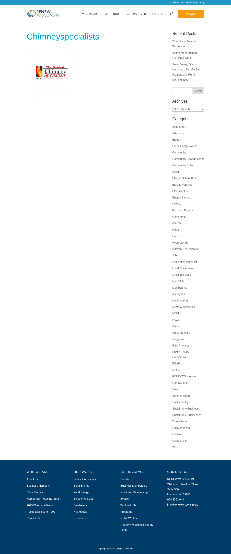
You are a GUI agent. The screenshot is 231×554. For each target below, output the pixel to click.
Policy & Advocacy (85, 479)
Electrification (180, 191)
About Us (32, 479)
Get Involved (136, 14)
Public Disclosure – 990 (41, 511)
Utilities (176, 434)
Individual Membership (134, 492)
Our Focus (113, 14)
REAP (176, 363)
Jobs (175, 255)
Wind (175, 447)
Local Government (183, 268)
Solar (175, 389)
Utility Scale (179, 440)
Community (179, 152)
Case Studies (35, 492)
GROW (176, 223)
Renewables (180, 382)
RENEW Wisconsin (184, 376)
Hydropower (81, 511)
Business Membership (133, 485)
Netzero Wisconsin (183, 307)
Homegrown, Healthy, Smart (43, 498)
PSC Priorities (180, 345)
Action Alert (179, 126)
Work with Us (128, 505)
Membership (179, 287)
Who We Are (90, 14)
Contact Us (33, 518)
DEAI (175, 171)
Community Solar (182, 165)
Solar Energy (81, 485)
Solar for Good (181, 395)
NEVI (175, 313)
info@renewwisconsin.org (182, 504)
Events (157, 14)
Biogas (176, 139)
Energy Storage (181, 197)
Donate (191, 14)
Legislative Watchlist (184, 261)
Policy (176, 326)
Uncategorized (181, 427)
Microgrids (178, 294)
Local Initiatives (181, 274)
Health (176, 229)
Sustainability (180, 402)
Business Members (38, 485)
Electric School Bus (184, 178)
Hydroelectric (180, 242)
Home (176, 236)
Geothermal (179, 216)
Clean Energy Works (184, 146)
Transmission (180, 421)
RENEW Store (129, 518)
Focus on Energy (182, 210)
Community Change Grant (188, 159)
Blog (202, 3)
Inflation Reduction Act (185, 249)
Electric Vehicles (182, 184)
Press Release (181, 332)
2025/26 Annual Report (40, 505)
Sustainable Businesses (186, 415)
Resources (178, 3)
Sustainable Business (185, 408)
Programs (178, 339)
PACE (176, 319)
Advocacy (178, 133)
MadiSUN (178, 281)
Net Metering (180, 300)
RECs (176, 370)
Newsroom (191, 3)
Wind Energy (81, 492)
